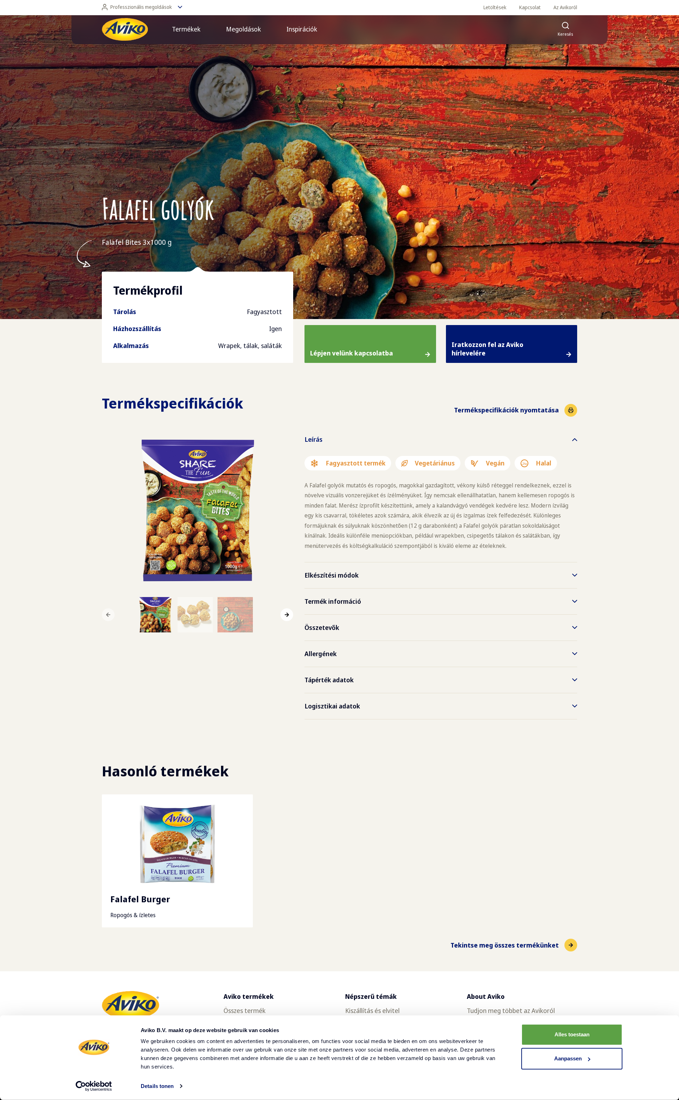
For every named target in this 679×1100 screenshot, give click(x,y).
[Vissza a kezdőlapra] (125, 29)
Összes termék (245, 1010)
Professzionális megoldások (141, 7)
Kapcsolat (530, 7)
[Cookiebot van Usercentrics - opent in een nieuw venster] (94, 1086)
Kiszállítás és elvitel (372, 1010)
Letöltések (494, 7)
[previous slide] (108, 614)
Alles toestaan (572, 1034)
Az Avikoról (565, 7)
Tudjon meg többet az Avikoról (511, 1010)
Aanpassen (568, 1058)
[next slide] (286, 614)
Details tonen (157, 1086)
